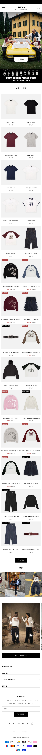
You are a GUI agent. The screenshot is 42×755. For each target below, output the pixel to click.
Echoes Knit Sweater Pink (11, 418)
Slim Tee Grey (31, 155)
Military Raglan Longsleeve (10, 484)
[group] (21, 76)
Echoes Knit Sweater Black (11, 286)
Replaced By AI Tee (31, 188)
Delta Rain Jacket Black (11, 385)
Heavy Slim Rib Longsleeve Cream (31, 418)
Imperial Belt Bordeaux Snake (31, 549)
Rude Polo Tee (31, 221)
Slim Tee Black (31, 122)
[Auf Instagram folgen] (14, 723)
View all (21, 560)
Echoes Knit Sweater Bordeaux (10, 319)
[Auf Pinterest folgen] (19, 723)
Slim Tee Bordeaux (11, 155)
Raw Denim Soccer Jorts (31, 319)
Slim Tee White (10, 122)
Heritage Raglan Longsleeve (31, 451)
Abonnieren (21, 714)
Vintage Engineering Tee (10, 221)
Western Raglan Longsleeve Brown (31, 352)
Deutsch (24, 732)
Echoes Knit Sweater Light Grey (11, 451)
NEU (24, 88)
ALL (17, 88)
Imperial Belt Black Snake (11, 352)
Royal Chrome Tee (31, 385)
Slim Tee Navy (11, 188)
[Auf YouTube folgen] (23, 723)
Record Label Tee (11, 253)
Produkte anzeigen (21, 655)
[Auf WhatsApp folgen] (32, 723)
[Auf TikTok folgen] (28, 723)
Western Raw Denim (31, 253)
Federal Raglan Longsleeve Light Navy (31, 287)
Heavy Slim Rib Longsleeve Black (31, 517)
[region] (21, 40)
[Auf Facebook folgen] (10, 723)
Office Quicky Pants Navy (11, 549)
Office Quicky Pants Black (11, 516)
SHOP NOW (21, 59)
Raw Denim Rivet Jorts (31, 484)
